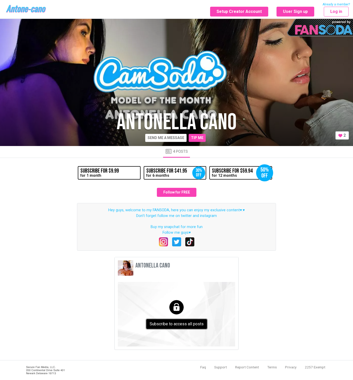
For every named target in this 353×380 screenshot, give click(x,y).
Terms (272, 367)
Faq (203, 367)
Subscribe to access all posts (177, 323)
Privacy (290, 367)
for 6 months (174, 172)
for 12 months (240, 172)
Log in (336, 11)
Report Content (247, 367)
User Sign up (295, 11)
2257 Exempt (315, 367)
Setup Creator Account (239, 11)
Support (220, 367)
